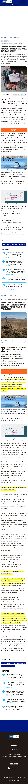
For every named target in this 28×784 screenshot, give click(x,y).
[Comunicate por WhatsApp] (18, 767)
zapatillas (14, 244)
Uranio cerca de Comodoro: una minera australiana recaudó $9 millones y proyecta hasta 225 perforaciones (15, 263)
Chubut (9, 663)
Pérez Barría (21, 124)
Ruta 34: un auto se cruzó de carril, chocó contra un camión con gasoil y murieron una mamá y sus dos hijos (15, 287)
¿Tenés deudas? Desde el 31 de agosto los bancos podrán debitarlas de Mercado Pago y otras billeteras (15, 255)
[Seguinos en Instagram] (15, 767)
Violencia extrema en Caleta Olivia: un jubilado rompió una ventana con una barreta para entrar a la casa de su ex (16, 708)
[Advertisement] (14, 22)
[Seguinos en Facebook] (9, 767)
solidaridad (6, 244)
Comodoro (22, 244)
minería (12, 666)
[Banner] (14, 131)
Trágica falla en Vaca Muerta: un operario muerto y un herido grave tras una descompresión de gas (15, 271)
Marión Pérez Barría (14, 99)
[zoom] (14, 79)
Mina (3, 663)
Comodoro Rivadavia (19, 663)
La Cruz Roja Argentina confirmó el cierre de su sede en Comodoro (15, 278)
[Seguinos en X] (12, 767)
